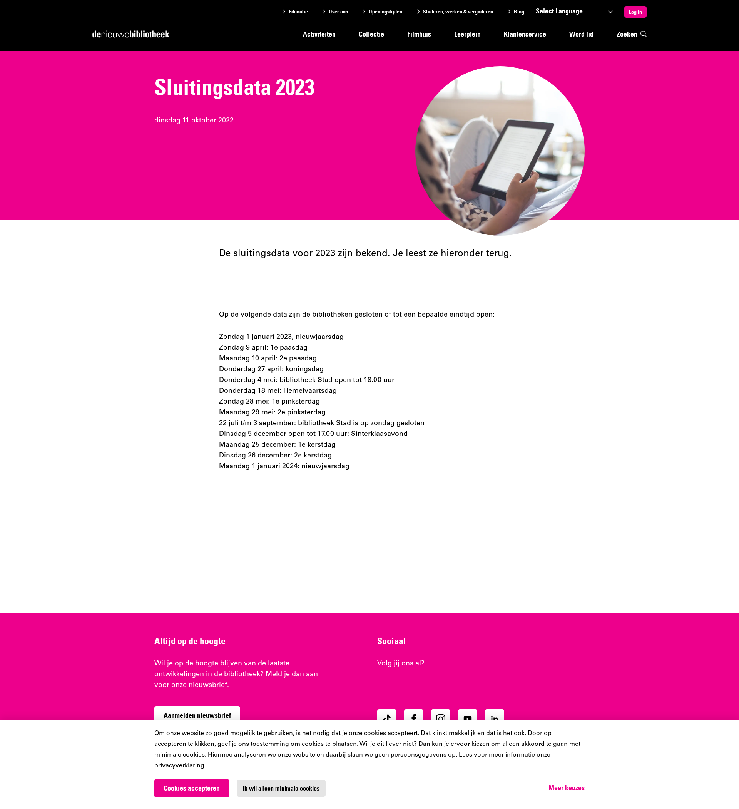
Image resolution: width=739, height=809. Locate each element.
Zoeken (627, 34)
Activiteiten (319, 34)
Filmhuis (419, 34)
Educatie (298, 11)
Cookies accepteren (192, 788)
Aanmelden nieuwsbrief (197, 715)
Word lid (581, 34)
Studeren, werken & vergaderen (458, 11)
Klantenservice (525, 34)
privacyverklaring (179, 766)
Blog (519, 11)
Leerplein (467, 34)
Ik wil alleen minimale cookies (281, 788)
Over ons (338, 11)
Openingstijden (385, 11)
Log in (635, 11)
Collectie (371, 34)
